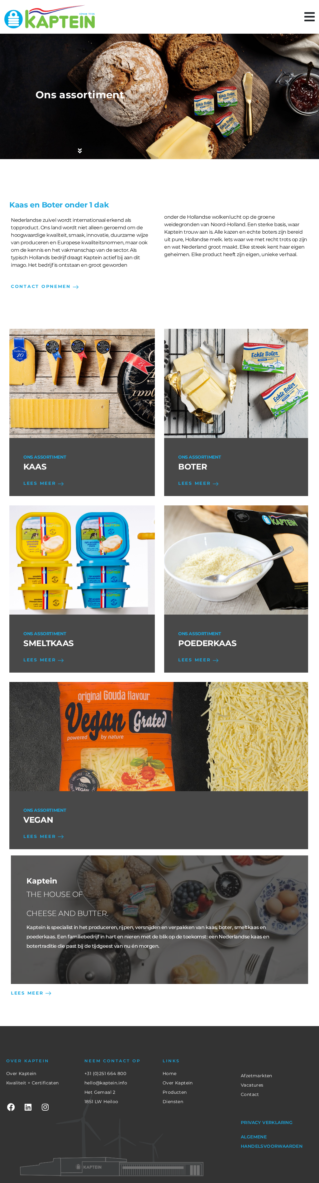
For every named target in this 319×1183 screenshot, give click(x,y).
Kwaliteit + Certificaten (32, 1083)
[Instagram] (45, 1107)
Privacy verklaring (267, 1122)
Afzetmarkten (256, 1075)
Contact (250, 1094)
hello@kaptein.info (105, 1083)
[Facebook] (11, 1107)
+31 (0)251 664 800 (105, 1073)
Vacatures (252, 1085)
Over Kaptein (21, 1073)
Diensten (173, 1101)
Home (170, 1073)
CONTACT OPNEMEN (42, 286)
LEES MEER (40, 483)
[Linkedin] (28, 1107)
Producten (175, 1092)
